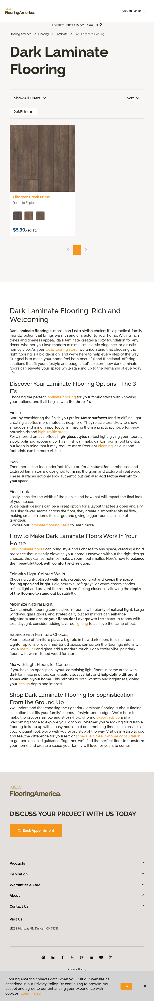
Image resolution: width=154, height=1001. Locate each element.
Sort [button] (130, 98)
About (15, 895)
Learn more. (31, 993)
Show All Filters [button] (27, 98)
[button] (31, 111)
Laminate (62, 34)
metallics (27, 649)
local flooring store (62, 349)
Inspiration (19, 874)
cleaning (105, 446)
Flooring (43, 34)
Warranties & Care (25, 885)
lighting (81, 623)
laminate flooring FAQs (49, 525)
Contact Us (19, 906)
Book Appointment (38, 830)
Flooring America (20, 34)
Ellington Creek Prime (31, 197)
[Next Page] (86, 250)
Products (17, 863)
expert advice (108, 717)
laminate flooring (61, 397)
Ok (126, 986)
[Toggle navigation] (145, 11)
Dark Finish (21, 111)
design (24, 684)
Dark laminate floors (27, 549)
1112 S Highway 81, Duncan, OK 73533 (34, 928)
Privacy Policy (77, 969)
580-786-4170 (131, 11)
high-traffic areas (52, 432)
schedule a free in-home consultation (108, 736)
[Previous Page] (68, 250)
